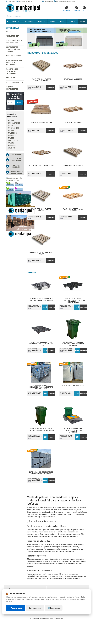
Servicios (41, 21)
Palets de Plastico (12, 134)
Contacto (66, 10)
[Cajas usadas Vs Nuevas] (57, 38)
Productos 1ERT (12, 36)
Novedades (29, 21)
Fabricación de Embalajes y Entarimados (12, 71)
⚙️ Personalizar (54, 608)
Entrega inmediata (16, 166)
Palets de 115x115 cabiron (41, 122)
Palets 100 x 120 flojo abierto (41, 166)
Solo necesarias (35, 608)
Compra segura (16, 155)
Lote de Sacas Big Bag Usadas (73, 385)
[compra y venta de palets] (20, 226)
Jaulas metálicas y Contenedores (14, 41)
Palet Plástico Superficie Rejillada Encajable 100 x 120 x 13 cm (41, 343)
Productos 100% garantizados (16, 172)
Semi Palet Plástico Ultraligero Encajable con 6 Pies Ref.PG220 (73, 300)
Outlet (62, 21)
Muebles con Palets (14, 82)
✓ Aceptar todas (15, 608)
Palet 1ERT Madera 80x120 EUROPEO (73, 210)
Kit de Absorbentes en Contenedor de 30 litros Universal (73, 430)
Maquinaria (10, 78)
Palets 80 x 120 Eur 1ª (73, 122)
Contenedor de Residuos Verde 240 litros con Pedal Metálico (73, 343)
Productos (15, 21)
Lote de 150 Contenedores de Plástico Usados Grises (41, 473)
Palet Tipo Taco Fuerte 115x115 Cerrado (41, 80)
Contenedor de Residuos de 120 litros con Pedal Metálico (41, 429)
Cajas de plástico (13, 56)
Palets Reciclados (13, 139)
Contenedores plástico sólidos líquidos (13, 49)
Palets (8, 31)
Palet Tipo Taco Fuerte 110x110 (41, 210)
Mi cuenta (76, 10)
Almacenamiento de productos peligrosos (14, 62)
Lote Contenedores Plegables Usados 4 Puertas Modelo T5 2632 (41, 387)
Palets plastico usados (12, 145)
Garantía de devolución (16, 160)
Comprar (51, 87)
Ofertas (52, 21)
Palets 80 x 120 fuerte (73, 79)
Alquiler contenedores (12, 88)
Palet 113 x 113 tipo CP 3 (73, 166)
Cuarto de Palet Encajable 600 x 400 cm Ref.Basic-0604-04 (41, 299)
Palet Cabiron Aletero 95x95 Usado (41, 253)
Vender (82, 21)
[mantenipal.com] (23, 7)
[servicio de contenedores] (20, 202)
